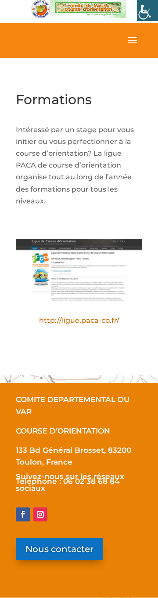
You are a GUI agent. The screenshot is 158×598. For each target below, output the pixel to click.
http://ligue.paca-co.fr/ (79, 320)
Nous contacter (59, 549)
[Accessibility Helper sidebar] (147, 10)
